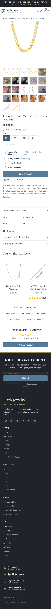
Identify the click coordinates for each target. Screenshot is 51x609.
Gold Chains (25, 314)
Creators (6, 551)
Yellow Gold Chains (33, 319)
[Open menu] (48, 11)
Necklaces (7, 436)
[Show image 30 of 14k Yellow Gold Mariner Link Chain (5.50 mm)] (16, 107)
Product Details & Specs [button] (14, 210)
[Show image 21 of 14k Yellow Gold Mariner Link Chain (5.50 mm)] (24, 89)
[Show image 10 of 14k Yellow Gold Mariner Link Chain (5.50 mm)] (16, 72)
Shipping (6, 531)
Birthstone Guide (9, 506)
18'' (6, 138)
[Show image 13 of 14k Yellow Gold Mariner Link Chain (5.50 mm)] (42, 72)
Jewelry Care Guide (11, 514)
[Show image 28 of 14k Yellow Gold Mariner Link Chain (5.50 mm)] (42, 98)
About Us (7, 543)
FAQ (5, 539)
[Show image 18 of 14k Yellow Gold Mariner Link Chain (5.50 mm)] (42, 81)
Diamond (7, 469)
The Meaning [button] (9, 231)
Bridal (5, 453)
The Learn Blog (9, 502)
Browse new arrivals (30, 4)
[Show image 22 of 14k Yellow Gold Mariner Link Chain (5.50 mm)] (33, 89)
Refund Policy (22, 603)
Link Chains (40, 314)
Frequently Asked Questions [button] (16, 237)
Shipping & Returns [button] (12, 243)
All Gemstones (9, 490)
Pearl (5, 486)
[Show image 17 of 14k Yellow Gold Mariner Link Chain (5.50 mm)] (33, 81)
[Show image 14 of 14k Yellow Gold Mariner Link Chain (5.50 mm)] (7, 81)
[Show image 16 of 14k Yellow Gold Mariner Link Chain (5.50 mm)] (24, 81)
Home (5, 18)
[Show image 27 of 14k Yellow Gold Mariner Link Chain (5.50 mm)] (33, 98)
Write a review (25, 345)
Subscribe (25, 378)
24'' (33, 138)
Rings (5, 432)
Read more (7, 197)
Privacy (6, 603)
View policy (25, 159)
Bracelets (7, 441)
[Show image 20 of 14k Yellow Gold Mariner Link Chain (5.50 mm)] (16, 89)
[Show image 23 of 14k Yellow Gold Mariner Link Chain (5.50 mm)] (42, 89)
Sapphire (7, 473)
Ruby (5, 481)
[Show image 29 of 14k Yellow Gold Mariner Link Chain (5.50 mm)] (7, 107)
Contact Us (7, 526)
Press (5, 555)
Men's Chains (15, 319)
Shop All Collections (11, 457)
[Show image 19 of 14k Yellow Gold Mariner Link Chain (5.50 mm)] (7, 89)
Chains (6, 449)
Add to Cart (25, 174)
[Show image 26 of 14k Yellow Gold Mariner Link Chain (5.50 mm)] (24, 98)
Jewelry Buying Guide (12, 510)
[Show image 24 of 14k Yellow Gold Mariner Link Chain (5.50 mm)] (7, 98)
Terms (13, 603)
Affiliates (6, 547)
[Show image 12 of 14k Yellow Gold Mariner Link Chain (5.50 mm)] (33, 72)
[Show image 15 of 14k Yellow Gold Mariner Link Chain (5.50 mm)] (16, 81)
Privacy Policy (32, 384)
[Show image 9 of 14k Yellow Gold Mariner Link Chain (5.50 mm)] (7, 72)
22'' (24, 138)
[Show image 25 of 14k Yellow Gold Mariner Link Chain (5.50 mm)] (16, 98)
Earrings (6, 445)
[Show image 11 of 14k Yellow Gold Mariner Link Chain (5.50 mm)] (24, 72)
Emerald (6, 477)
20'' (15, 138)
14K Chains (12, 18)
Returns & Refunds (10, 535)
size (4, 133)
